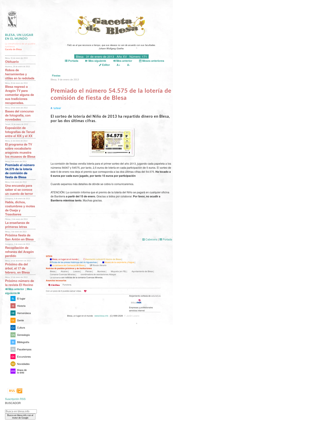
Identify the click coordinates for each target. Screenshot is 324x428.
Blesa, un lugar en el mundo (65, 259)
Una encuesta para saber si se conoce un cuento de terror (19, 189)
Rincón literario (99, 265)
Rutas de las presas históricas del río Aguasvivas (74, 262)
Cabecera (151, 239)
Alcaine (64, 271)
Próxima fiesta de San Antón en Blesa (19, 237)
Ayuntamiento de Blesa (142, 271)
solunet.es (156, 295)
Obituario (12, 61)
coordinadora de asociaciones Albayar (98, 274)
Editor (105, 65)
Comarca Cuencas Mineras (62, 274)
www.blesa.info (101, 315)
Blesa (52, 271)
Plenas (88, 271)
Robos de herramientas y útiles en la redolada (19, 74)
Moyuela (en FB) (118, 271)
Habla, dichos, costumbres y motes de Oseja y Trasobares (20, 208)
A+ (118, 65)
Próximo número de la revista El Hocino (19, 282)
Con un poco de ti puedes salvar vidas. (64, 290)
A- (128, 65)
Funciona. (67, 284)
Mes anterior (124, 61)
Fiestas (56, 75)
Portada (73, 61)
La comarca (55, 277)
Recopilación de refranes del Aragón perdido (19, 251)
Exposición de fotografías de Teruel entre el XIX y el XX (20, 131)
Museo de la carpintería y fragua (119, 262)
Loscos (76, 271)
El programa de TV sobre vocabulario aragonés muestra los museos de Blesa (20, 150)
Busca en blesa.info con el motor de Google (20, 416)
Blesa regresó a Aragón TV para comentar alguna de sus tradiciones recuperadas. (19, 94)
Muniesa (101, 271)
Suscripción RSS (15, 399)
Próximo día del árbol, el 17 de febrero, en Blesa (17, 268)
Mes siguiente (97, 61)
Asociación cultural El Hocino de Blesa (103, 259)
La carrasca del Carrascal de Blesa (68, 265)
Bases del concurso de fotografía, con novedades (19, 115)
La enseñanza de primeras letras (17, 224)
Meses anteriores (153, 61)
